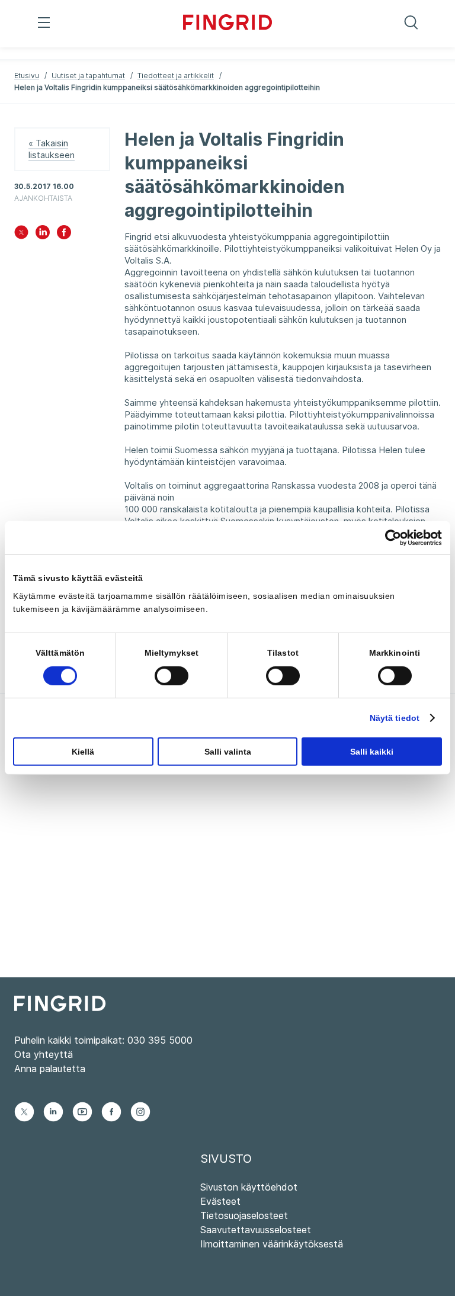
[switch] (171, 675)
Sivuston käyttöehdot (248, 1187)
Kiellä (83, 751)
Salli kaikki (371, 751)
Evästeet (220, 1201)
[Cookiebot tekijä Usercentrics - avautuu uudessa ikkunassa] (390, 538)
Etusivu (26, 75)
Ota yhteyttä (43, 1054)
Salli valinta (227, 751)
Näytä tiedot (394, 718)
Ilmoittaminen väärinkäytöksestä (271, 1244)
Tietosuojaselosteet (244, 1215)
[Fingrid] (227, 23)
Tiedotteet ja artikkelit (175, 75)
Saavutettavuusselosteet (255, 1230)
